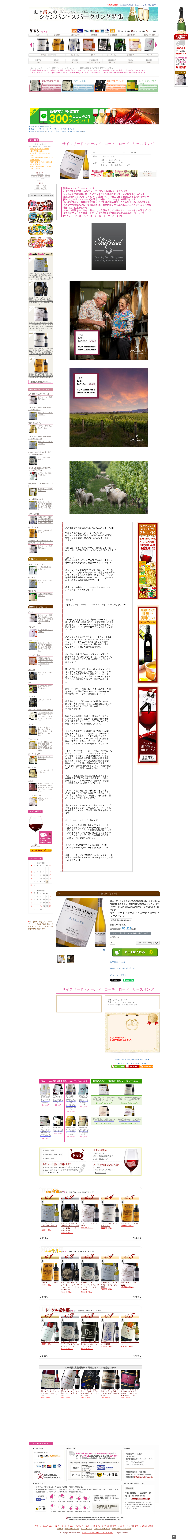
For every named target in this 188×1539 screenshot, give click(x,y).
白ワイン (47, 126)
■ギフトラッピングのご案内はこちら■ (132, 1063)
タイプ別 (39, 126)
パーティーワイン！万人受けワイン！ (60, 129)
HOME (31, 126)
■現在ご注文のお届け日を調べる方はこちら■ (132, 1060)
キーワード (40, 129)
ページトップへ (174, 1537)
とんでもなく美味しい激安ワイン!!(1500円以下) (64, 131)
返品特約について (118, 962)
